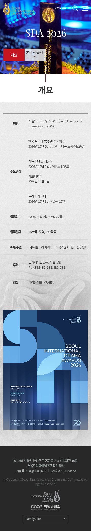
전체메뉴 (85, 8)
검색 (75, 8)
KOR (58, 7)
